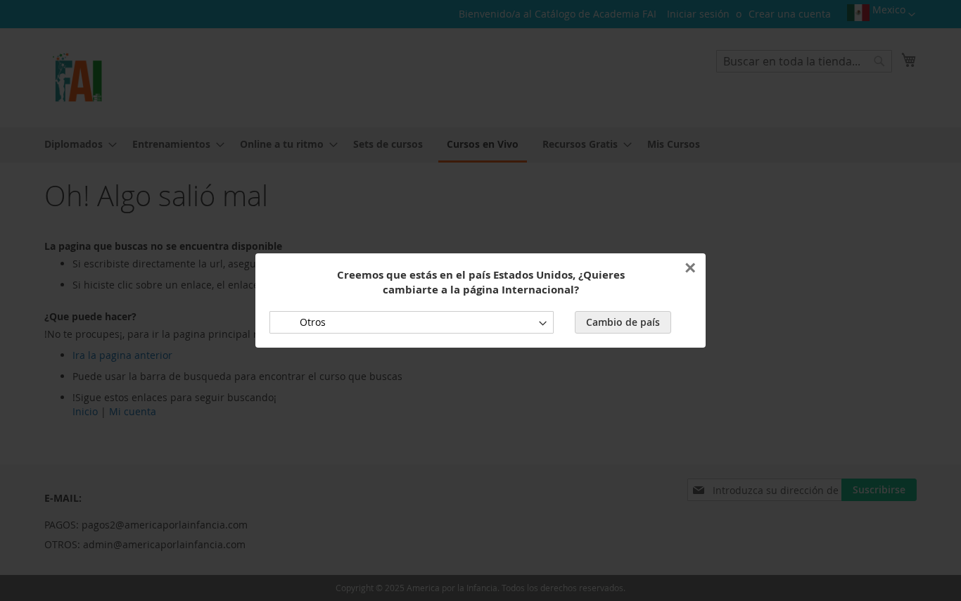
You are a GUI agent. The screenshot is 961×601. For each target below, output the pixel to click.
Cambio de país (623, 322)
